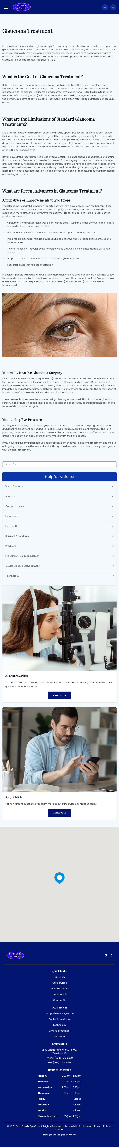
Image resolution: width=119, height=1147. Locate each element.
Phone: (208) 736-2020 (59, 1058)
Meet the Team (59, 988)
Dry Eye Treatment (60, 1030)
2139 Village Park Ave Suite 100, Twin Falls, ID (59, 1051)
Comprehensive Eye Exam (59, 1013)
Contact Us (59, 812)
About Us (59, 977)
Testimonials (59, 994)
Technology (59, 1025)
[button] (6, 7)
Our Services (59, 983)
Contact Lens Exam (59, 1019)
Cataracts (59, 1036)
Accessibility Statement (78, 1126)
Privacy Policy (102, 1126)
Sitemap (59, 1129)
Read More (59, 695)
